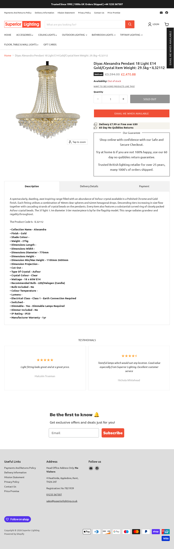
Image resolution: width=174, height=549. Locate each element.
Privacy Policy (84, 12)
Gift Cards (50, 44)
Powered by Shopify (14, 533)
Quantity (98, 91)
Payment (144, 186)
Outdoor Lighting (73, 34)
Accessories (24, 34)
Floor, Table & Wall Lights (20, 44)
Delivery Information (44, 12)
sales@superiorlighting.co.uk (61, 500)
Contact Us (99, 12)
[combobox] (85, 24)
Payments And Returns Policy (17, 12)
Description (32, 186)
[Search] (129, 24)
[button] (170, 48)
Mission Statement (66, 12)
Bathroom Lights (103, 34)
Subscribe (113, 433)
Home (7, 34)
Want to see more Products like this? (114, 86)
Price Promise (114, 12)
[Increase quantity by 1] (123, 99)
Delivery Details (89, 186)
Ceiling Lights (47, 34)
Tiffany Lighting (130, 34)
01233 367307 (54, 494)
